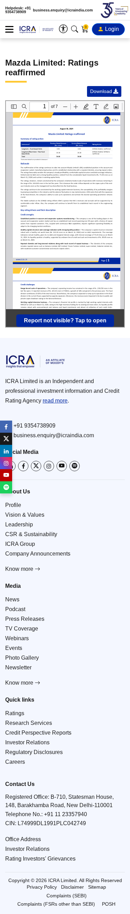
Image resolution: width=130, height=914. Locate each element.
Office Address (23, 839)
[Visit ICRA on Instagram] (49, 466)
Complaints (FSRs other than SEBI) (56, 904)
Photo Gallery (22, 658)
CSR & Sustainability (31, 534)
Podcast (15, 609)
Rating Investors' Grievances (40, 859)
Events (13, 648)
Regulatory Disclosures (34, 752)
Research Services (28, 723)
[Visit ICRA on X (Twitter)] (36, 466)
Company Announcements (37, 554)
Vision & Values (24, 515)
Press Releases (24, 619)
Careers (15, 762)
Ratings (14, 713)
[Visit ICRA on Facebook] (23, 466)
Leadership (19, 524)
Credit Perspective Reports (38, 733)
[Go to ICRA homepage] (65, 361)
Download (101, 91)
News (12, 599)
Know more (20, 569)
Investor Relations (27, 742)
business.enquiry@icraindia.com (63, 10)
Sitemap (97, 887)
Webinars (17, 638)
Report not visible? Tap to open (65, 320)
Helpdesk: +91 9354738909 (18, 10)
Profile (13, 505)
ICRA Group (20, 544)
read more (55, 401)
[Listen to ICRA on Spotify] (74, 466)
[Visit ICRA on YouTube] (62, 466)
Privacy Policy (42, 887)
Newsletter (18, 667)
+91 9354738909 (34, 426)
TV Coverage (21, 629)
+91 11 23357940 (65, 814)
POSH (108, 904)
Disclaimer (72, 887)
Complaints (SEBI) (66, 895)
